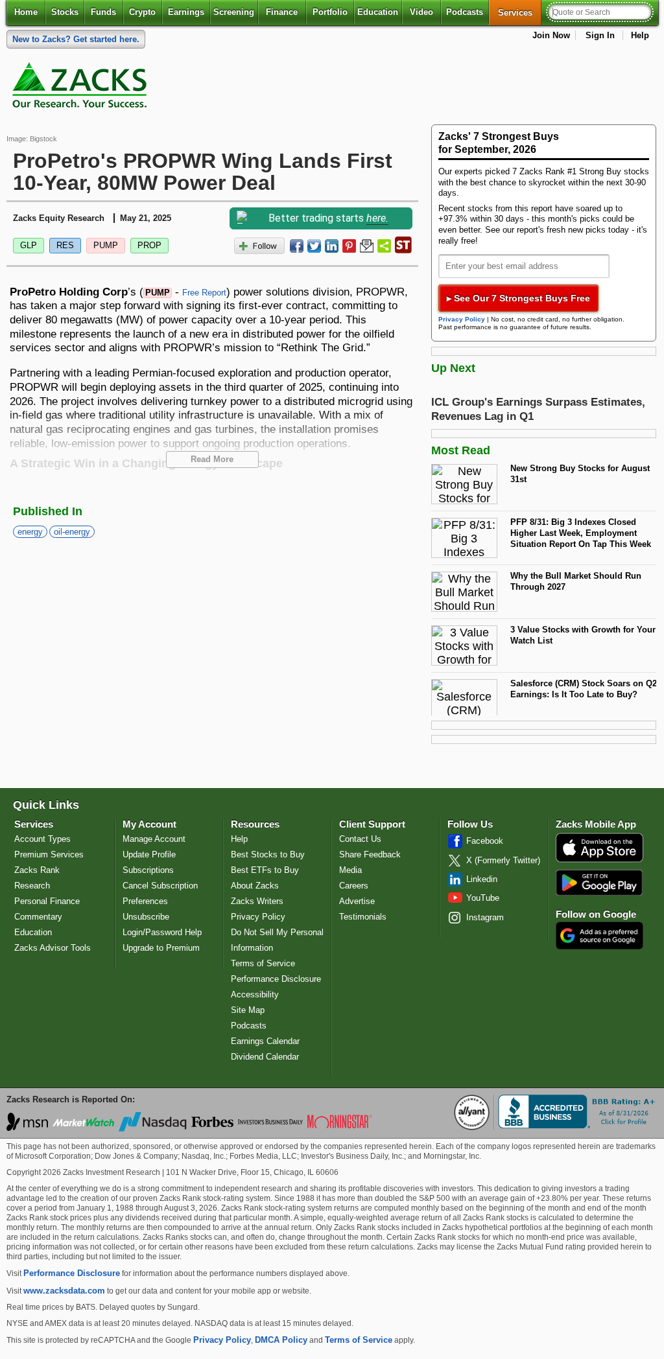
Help (640, 35)
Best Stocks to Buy (268, 854)
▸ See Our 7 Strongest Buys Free (518, 298)
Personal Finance (47, 901)
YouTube (482, 898)
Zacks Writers (257, 901)
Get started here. (75, 39)
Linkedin (481, 879)
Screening (233, 12)
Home (26, 12)
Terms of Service (263, 963)
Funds (103, 12)
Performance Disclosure (276, 979)
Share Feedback (370, 854)
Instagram (485, 917)
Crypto (142, 12)
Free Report (204, 292)
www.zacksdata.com (64, 1290)
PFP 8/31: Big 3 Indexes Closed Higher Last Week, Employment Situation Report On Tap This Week (580, 532)
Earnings (186, 12)
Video (421, 12)
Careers (353, 885)
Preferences (145, 901)
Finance (282, 12)
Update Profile (149, 854)
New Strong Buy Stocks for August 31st (580, 473)
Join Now (551, 35)
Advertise (357, 901)
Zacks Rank (37, 870)
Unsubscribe (146, 917)
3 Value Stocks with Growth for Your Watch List (583, 635)
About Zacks (255, 885)
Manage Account (154, 839)
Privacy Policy (461, 319)
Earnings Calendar (265, 1041)
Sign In (600, 35)
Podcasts (464, 12)
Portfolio (330, 12)
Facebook (484, 841)
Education (377, 12)
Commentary (38, 917)
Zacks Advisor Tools (52, 948)
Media (350, 870)
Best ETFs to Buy (265, 870)
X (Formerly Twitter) (503, 860)
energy (30, 532)
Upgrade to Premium (161, 948)
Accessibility (255, 994)
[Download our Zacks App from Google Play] (599, 882)
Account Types (42, 839)
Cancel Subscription (160, 885)
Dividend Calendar (265, 1057)
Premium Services (49, 854)
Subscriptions (148, 870)
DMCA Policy (281, 1340)
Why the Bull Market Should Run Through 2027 (575, 581)
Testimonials (362, 917)
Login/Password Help (162, 932)
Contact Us (360, 839)
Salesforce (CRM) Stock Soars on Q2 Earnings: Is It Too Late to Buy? (583, 689)
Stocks (64, 12)
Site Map (248, 1010)
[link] (81, 88)
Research (32, 885)
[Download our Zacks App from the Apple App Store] (599, 861)
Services (519, 12)
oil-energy (72, 532)
